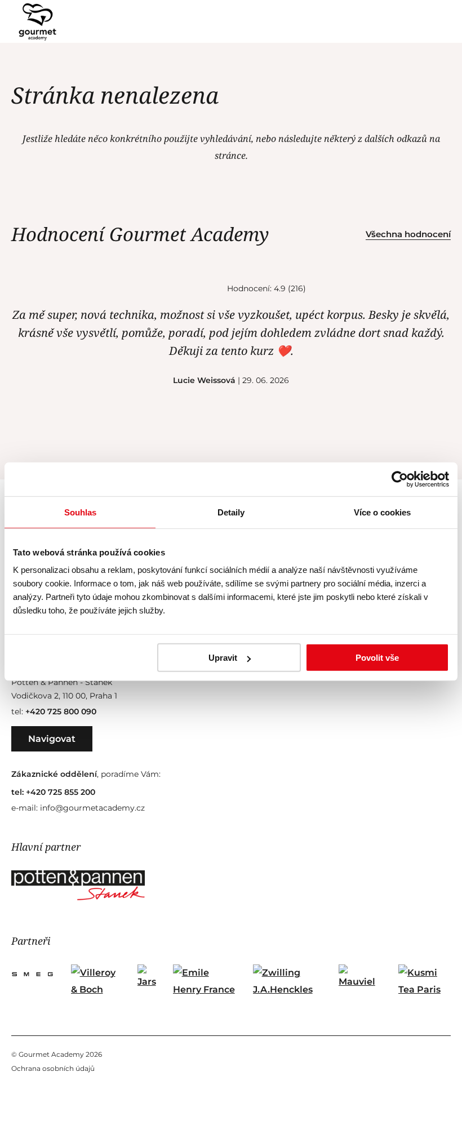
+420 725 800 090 (60, 711)
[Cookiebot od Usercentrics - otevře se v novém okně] (399, 478)
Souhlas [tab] (80, 512)
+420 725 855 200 (60, 792)
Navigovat (51, 738)
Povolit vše (377, 657)
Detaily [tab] (231, 512)
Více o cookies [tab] (382, 512)
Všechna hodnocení (408, 234)
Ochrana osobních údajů (53, 1068)
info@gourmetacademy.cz (92, 808)
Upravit (222, 657)
